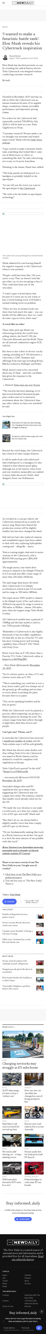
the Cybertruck (27, 188)
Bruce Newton (15, 56)
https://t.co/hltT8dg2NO (14, 659)
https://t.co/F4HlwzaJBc (16, 772)
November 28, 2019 (12, 781)
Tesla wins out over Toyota (27, 385)
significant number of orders (18, 741)
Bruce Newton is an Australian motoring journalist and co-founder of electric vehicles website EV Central (22, 850)
